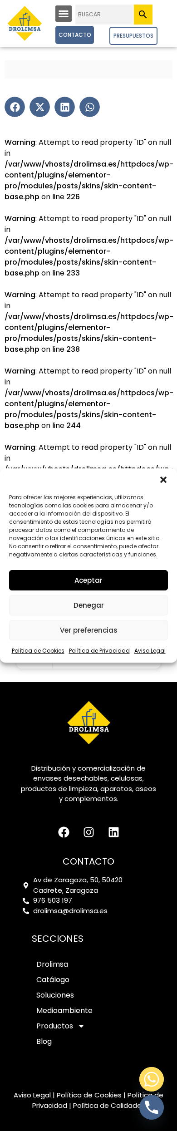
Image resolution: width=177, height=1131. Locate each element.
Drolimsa (52, 964)
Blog (44, 1041)
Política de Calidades (109, 1105)
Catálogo (52, 979)
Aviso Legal (150, 650)
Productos (54, 1026)
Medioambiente (64, 1010)
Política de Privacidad (99, 650)
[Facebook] (63, 832)
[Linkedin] (113, 832)
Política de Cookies (38, 650)
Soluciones (55, 995)
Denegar (89, 605)
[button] (163, 479)
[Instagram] (88, 832)
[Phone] (151, 1107)
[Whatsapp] (151, 1079)
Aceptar (88, 580)
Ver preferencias (89, 630)
